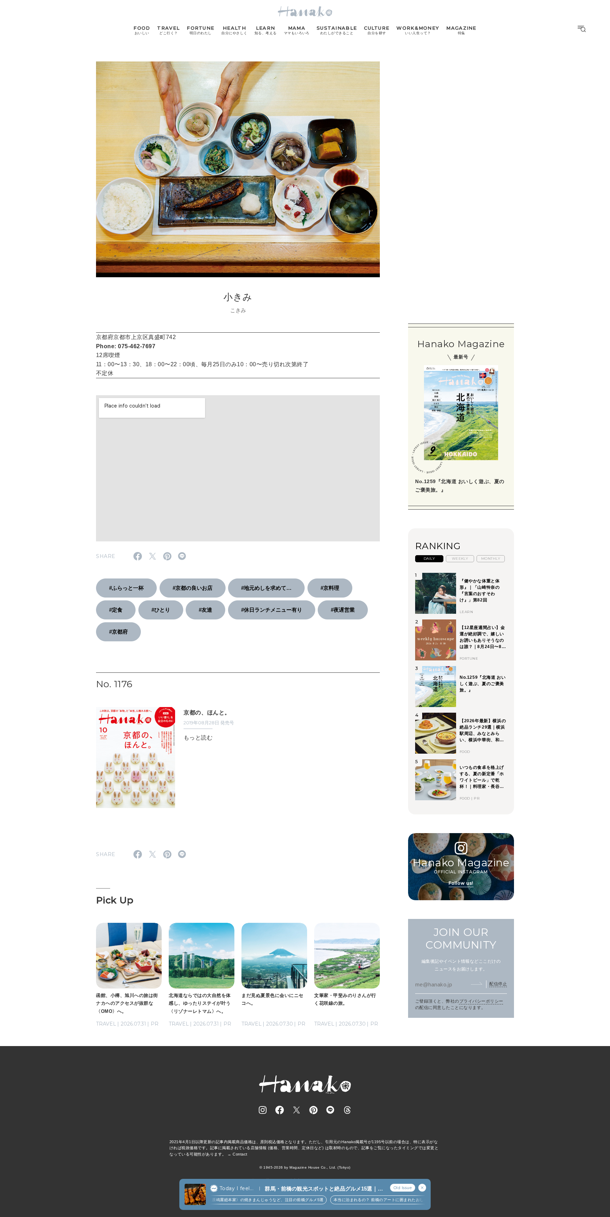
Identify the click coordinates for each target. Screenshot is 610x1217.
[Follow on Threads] (347, 1110)
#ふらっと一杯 (126, 588)
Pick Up (114, 900)
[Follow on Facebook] (279, 1110)
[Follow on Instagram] (262, 1110)
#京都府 (118, 632)
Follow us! (461, 883)
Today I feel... (236, 1188)
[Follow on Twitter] (296, 1110)
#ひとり (160, 610)
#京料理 (330, 588)
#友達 (205, 610)
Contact (240, 1154)
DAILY (429, 558)
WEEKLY (460, 558)
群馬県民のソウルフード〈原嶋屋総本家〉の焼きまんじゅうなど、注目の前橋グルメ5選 (234, 1200)
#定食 (115, 610)
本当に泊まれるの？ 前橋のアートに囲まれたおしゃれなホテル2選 (384, 1200)
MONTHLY (490, 558)
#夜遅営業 (343, 610)
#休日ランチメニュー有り (271, 610)
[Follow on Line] (330, 1110)
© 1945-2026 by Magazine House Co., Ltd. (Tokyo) (305, 1167)
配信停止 (498, 983)
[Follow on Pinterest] (313, 1110)
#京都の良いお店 (193, 588)
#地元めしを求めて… (266, 588)
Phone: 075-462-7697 (125, 346)
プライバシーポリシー (481, 1001)
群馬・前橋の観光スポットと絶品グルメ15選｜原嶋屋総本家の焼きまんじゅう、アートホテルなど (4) (324, 1189)
